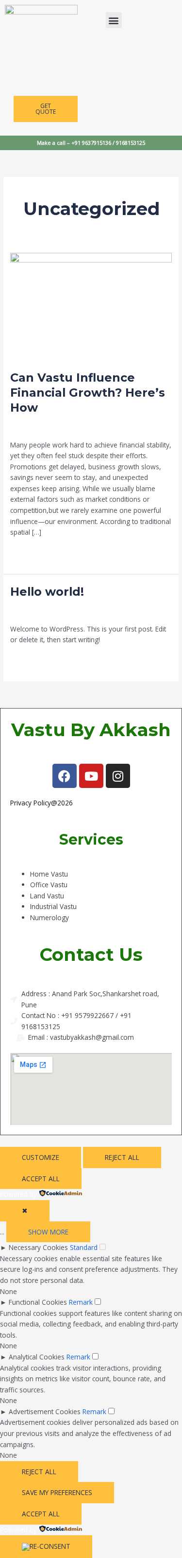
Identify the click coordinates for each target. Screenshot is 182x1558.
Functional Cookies (38, 1302)
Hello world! (47, 592)
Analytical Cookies (37, 1356)
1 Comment (28, 612)
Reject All (122, 1157)
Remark (81, 1302)
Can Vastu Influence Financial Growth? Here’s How (87, 392)
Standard (84, 1247)
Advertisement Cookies (45, 1411)
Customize (40, 1157)
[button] (114, 20)
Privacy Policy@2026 (41, 802)
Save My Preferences (57, 1492)
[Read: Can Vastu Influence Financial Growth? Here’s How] (91, 305)
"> (72, 1037)
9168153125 (130, 142)
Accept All (41, 1178)
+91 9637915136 (92, 142)
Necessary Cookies (38, 1247)
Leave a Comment (38, 427)
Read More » (30, 552)
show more (48, 1231)
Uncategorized (96, 427)
